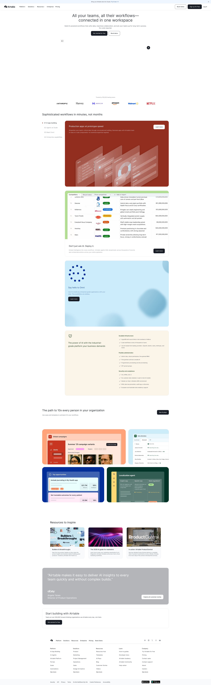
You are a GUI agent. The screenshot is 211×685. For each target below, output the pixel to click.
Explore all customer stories (152, 597)
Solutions (31, 7)
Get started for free (99, 33)
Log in (205, 7)
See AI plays (163, 412)
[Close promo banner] (208, 1)
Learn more (159, 127)
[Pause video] (148, 47)
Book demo (114, 33)
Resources (40, 7)
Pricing (57, 7)
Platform (22, 7)
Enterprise (50, 7)
